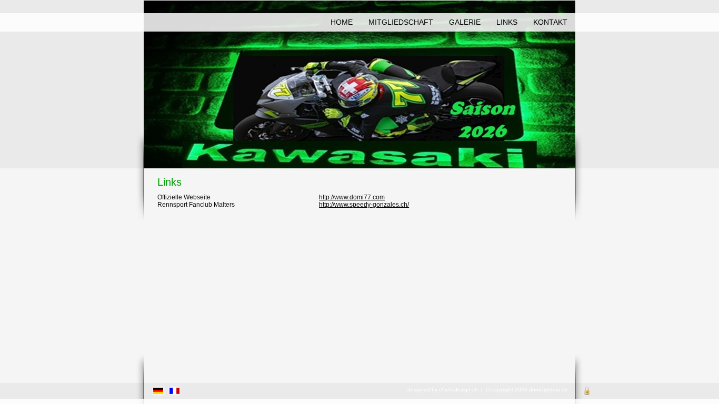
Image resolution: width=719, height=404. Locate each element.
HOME (342, 22)
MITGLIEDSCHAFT (400, 22)
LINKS (506, 22)
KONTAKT (550, 22)
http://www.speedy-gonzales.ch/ (364, 204)
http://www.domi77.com (352, 197)
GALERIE (465, 22)
